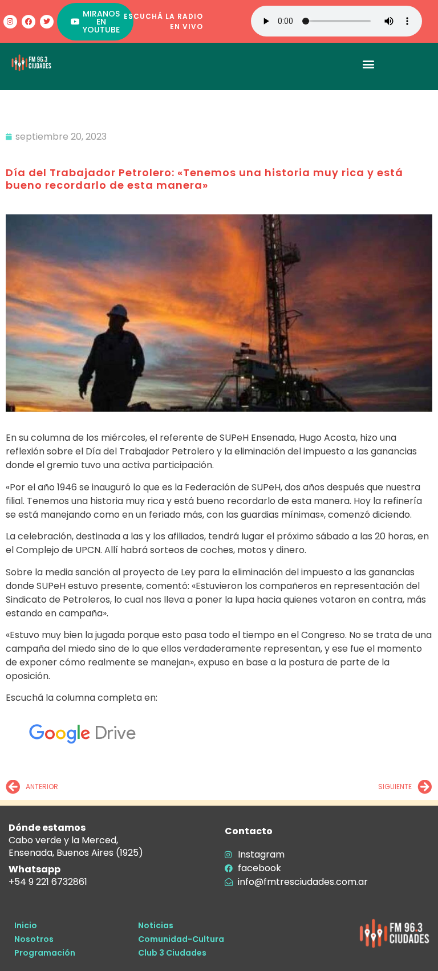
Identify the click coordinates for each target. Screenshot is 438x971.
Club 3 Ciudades (172, 952)
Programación (44, 952)
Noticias (155, 925)
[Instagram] (10, 22)
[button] (368, 63)
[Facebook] (28, 22)
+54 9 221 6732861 (48, 881)
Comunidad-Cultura (181, 939)
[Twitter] (47, 22)
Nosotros (34, 939)
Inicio (25, 925)
